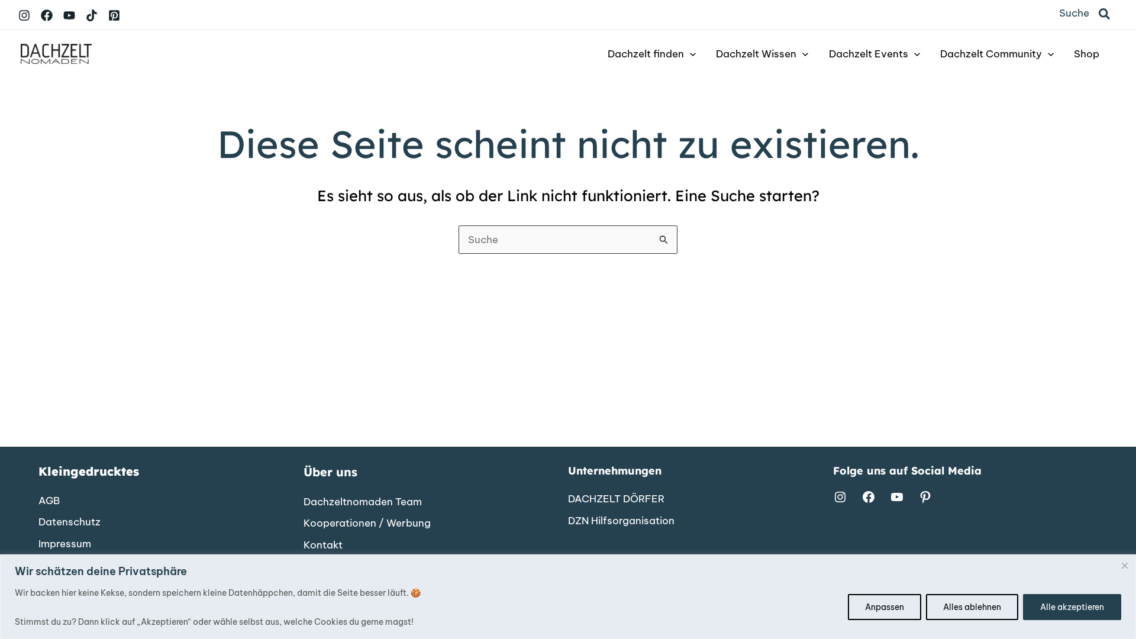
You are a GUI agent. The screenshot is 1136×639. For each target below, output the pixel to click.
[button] (1105, 15)
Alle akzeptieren (1072, 607)
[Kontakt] (323, 545)
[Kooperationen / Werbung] (367, 523)
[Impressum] (64, 544)
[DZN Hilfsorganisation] (621, 521)
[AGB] (49, 501)
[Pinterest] (114, 15)
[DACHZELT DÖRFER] (616, 499)
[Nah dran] (1125, 566)
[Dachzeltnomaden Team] (363, 502)
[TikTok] (92, 15)
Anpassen (884, 607)
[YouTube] (69, 15)
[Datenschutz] (69, 522)
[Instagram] (24, 15)
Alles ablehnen (972, 607)
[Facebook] (47, 15)
